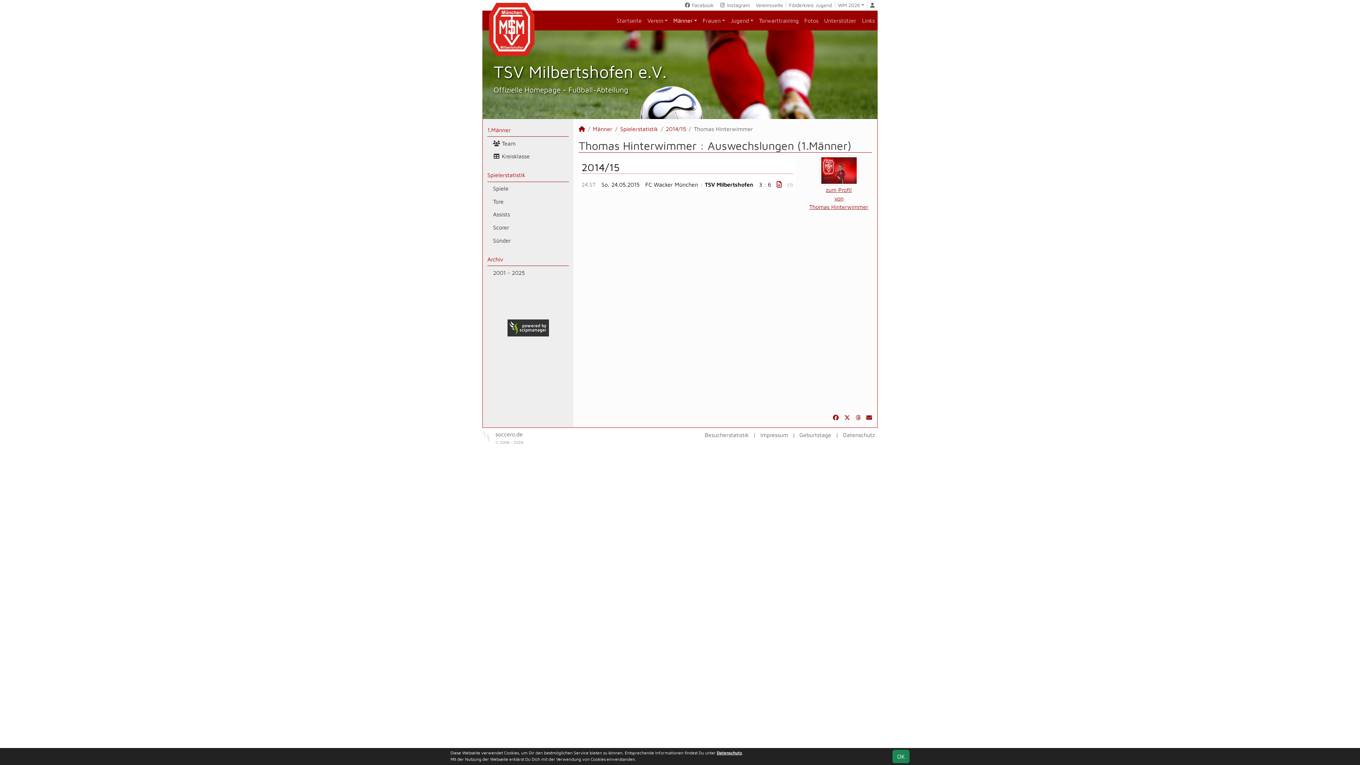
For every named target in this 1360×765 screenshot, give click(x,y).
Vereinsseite (769, 5)
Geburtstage (815, 435)
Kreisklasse (515, 156)
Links (868, 20)
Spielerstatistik (506, 175)
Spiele (501, 188)
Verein (655, 20)
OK (901, 756)
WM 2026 (849, 5)
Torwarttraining (779, 20)
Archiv (495, 259)
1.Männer (499, 130)
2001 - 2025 (509, 273)
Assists (501, 214)
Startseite (629, 20)
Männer (683, 20)
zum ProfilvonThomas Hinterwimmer (838, 198)
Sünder (502, 240)
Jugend (740, 20)
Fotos (811, 20)
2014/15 (676, 129)
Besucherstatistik (727, 435)
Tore (498, 201)
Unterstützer (840, 20)
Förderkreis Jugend (810, 5)
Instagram (738, 5)
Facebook (702, 5)
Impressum (774, 435)
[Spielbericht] (779, 184)
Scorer (501, 227)
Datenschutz (859, 435)
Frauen (712, 20)
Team (508, 143)
